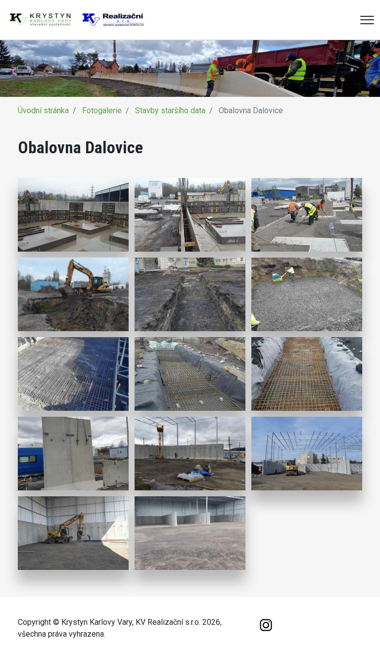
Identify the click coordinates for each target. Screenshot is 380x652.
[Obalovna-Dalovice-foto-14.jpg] (190, 533)
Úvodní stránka (43, 110)
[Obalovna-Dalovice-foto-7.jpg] (73, 374)
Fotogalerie (102, 110)
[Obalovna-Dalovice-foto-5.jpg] (190, 295)
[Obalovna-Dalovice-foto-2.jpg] (190, 215)
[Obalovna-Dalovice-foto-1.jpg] (73, 215)
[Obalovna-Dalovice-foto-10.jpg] (73, 454)
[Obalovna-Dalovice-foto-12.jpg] (306, 454)
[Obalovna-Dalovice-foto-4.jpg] (73, 295)
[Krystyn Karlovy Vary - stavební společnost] (77, 19)
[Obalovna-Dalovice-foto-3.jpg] (306, 215)
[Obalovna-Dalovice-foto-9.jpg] (306, 374)
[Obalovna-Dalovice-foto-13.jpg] (73, 533)
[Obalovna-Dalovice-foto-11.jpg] (190, 454)
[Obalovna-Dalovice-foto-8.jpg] (190, 374)
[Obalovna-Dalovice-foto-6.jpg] (306, 295)
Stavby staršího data (170, 110)
